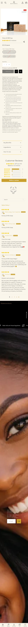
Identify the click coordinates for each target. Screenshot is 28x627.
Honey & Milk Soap (10, 52)
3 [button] (14, 297)
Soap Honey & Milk (10, 57)
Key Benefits (7, 142)
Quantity (4, 61)
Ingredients (7, 147)
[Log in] (22, 3)
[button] (26, 3)
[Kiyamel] (14, 3)
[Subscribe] (19, 521)
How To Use (7, 152)
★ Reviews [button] (26, 315)
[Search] (5, 3)
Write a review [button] (14, 180)
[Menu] (2, 3)
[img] (5, 209)
